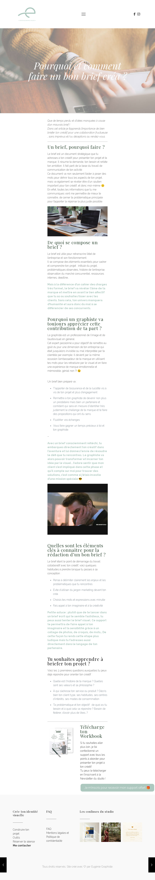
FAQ (48, 828)
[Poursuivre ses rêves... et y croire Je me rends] (111, 832)
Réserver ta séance (24, 841)
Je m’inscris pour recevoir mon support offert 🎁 (117, 787)
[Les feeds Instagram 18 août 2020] (3, 864)
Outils (16, 837)
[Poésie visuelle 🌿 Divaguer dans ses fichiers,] (89, 832)
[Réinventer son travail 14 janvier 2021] (151, 864)
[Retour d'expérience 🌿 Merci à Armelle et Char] (132, 832)
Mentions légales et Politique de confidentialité (57, 836)
